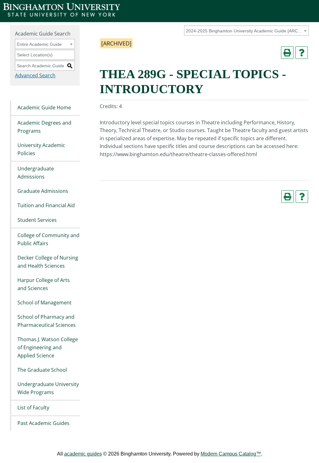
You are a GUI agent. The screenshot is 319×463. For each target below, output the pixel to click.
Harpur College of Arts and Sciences (43, 284)
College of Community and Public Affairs (48, 239)
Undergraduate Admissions (35, 172)
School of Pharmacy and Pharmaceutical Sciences (46, 321)
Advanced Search (35, 75)
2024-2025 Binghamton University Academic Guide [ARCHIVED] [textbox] (245, 30)
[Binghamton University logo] (61, 14)
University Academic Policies (41, 149)
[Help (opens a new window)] (301, 52)
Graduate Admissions (42, 191)
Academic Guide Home (44, 107)
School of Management (44, 302)
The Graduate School (42, 369)
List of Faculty (33, 407)
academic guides (83, 453)
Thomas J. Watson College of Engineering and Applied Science (47, 347)
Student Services (37, 220)
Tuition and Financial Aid (46, 205)
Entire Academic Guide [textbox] (39, 44)
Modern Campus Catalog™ (231, 453)
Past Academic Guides (43, 423)
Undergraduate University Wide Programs (48, 388)
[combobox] (246, 31)
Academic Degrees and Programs (44, 126)
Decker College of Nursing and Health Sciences (47, 261)
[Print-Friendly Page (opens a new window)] (287, 52)
